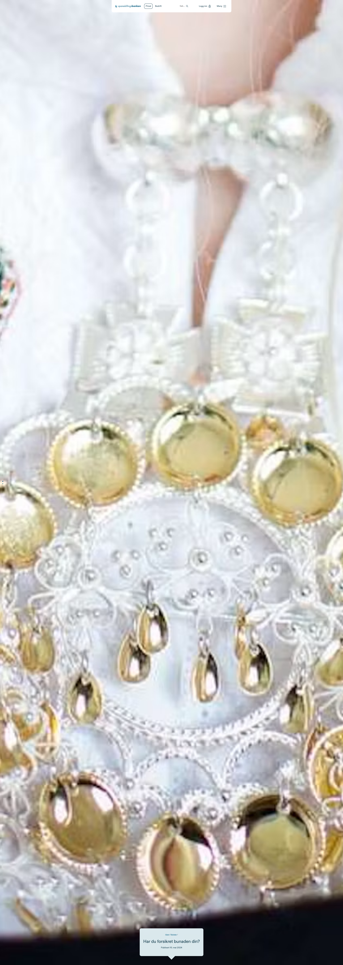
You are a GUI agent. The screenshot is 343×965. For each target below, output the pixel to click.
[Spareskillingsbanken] (128, 6)
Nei (331, 485)
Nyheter (174, 935)
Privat (148, 6)
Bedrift (158, 6)
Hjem (167, 935)
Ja (319, 485)
